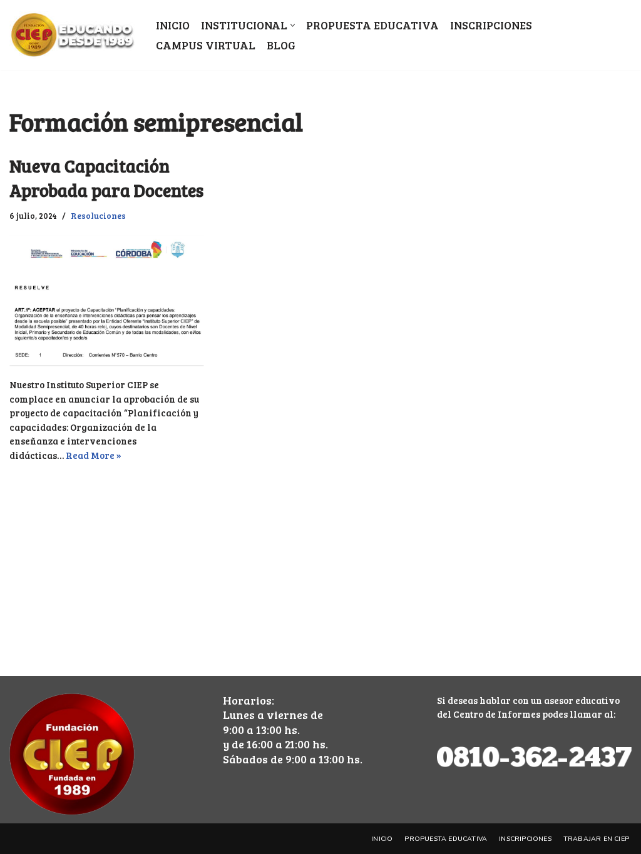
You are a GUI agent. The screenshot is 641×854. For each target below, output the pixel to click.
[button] (292, 25)
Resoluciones (98, 215)
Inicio (173, 25)
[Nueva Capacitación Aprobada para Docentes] (106, 301)
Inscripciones (491, 25)
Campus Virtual (205, 45)
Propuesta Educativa (372, 25)
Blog (281, 45)
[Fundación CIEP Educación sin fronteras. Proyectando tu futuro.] (72, 35)
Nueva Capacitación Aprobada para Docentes (106, 178)
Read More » (93, 455)
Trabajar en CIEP (596, 838)
